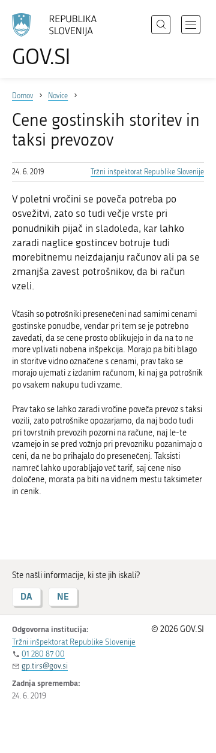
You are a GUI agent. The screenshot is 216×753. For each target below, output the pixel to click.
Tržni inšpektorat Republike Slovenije (147, 172)
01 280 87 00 (43, 653)
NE (63, 596)
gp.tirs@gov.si (45, 665)
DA (26, 596)
